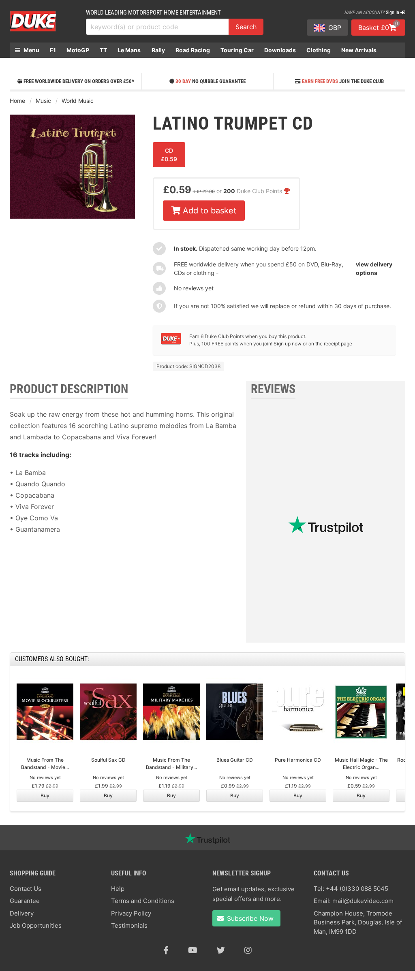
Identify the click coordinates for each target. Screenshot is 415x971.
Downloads (280, 50)
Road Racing (192, 50)
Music (43, 100)
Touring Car (237, 50)
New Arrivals (358, 50)
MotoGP (77, 50)
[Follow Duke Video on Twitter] (221, 950)
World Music (78, 100)
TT (103, 50)
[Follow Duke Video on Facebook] (166, 950)
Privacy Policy (131, 913)
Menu (30, 50)
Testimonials (129, 925)
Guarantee (25, 901)
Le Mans (129, 50)
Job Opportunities (36, 925)
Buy (45, 795)
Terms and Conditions (142, 901)
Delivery (22, 913)
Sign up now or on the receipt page (313, 344)
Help (117, 888)
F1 (53, 50)
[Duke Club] (171, 343)
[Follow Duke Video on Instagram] (248, 950)
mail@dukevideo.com (363, 901)
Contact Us (25, 888)
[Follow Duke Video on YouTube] (192, 950)
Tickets (25, 65)
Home (17, 100)
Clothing (318, 50)
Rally (158, 50)
